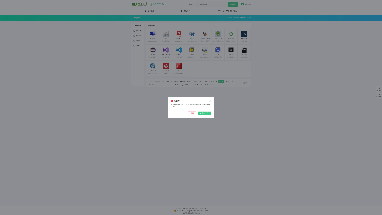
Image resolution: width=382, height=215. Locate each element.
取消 (192, 113)
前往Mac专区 (204, 113)
